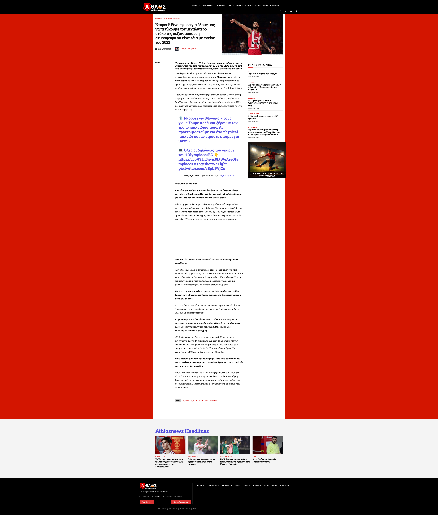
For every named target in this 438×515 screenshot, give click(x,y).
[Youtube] (291, 11)
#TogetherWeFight (210, 163)
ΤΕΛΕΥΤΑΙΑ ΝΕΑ (260, 65)
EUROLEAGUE (174, 19)
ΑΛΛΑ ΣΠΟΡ (252, 98)
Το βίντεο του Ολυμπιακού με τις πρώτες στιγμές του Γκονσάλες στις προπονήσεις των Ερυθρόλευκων (264, 132)
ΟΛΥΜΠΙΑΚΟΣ (161, 19)
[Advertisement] (209, 240)
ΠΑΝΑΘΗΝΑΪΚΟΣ (226, 457)
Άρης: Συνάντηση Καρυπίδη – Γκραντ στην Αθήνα (265, 460)
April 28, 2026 (227, 175)
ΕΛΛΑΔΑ (251, 82)
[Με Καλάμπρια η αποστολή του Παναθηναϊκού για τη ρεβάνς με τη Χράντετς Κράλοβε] (235, 445)
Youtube (169, 497)
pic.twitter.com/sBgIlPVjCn (202, 168)
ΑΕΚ (249, 71)
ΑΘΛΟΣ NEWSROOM (188, 49)
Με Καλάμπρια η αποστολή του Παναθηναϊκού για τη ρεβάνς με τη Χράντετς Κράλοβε (235, 461)
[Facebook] (280, 11)
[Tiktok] (296, 11)
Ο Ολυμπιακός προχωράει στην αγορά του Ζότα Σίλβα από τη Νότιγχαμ (201, 461)
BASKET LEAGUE (253, 114)
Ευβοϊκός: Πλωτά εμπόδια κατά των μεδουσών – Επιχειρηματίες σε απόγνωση (264, 87)
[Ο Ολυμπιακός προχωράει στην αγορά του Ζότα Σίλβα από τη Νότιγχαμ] (203, 445)
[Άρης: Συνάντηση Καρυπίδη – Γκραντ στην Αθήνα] (268, 445)
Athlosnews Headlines (182, 431)
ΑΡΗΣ (255, 457)
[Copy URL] (157, 95)
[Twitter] (285, 11)
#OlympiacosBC (199, 154)
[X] (157, 73)
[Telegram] (157, 89)
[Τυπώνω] (157, 100)
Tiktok (179, 497)
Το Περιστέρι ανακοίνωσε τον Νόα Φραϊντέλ (263, 117)
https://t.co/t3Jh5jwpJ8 (198, 159)
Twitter (157, 497)
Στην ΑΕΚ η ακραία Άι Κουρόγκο (262, 73)
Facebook (145, 497)
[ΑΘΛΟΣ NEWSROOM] (177, 49)
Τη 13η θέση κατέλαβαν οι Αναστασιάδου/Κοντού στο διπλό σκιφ (263, 103)
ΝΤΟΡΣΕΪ (213, 401)
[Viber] (157, 84)
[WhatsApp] (157, 79)
